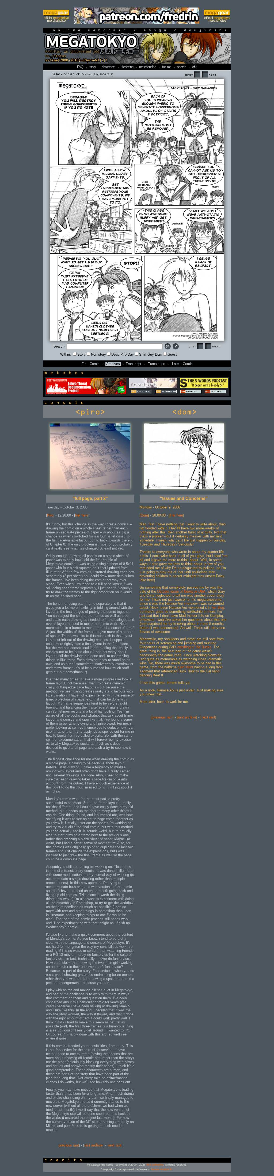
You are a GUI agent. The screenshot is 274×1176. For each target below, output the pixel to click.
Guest (172, 354)
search (181, 67)
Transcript (133, 364)
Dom (144, 515)
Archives (113, 364)
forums (166, 67)
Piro (50, 515)
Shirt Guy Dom (150, 354)
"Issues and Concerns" (184, 498)
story (92, 67)
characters (108, 67)
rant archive (93, 1145)
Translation (156, 364)
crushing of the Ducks (194, 647)
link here (81, 515)
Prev (192, 74)
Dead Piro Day (122, 354)
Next (209, 74)
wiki (194, 67)
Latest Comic (182, 364)
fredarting (127, 67)
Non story (98, 354)
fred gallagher (154, 1164)
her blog (218, 608)
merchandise (147, 67)
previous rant (69, 1145)
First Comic (91, 364)
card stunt (185, 667)
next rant (114, 1145)
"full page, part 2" (90, 498)
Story (81, 354)
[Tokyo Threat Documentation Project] (86, 393)
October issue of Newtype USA (181, 591)
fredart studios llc (161, 1169)
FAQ (80, 67)
